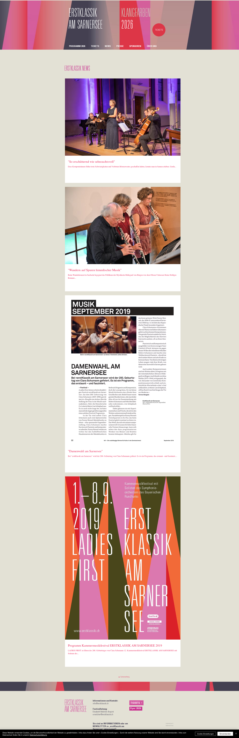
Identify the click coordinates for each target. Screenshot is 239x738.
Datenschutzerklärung (38, 735)
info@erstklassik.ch (101, 704)
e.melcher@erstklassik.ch (103, 715)
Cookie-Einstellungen (205, 734)
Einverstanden (225, 734)
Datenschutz (169, 726)
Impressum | (169, 723)
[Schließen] (236, 734)
